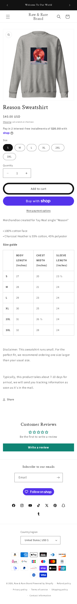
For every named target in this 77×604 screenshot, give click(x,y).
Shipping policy (60, 589)
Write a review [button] (38, 447)
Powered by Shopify (43, 583)
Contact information (40, 595)
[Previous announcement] (7, 5)
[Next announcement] (69, 5)
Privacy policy (20, 589)
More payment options (38, 210)
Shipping (7, 122)
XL (44, 147)
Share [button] (10, 399)
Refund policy (64, 583)
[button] (8, 16)
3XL (9, 156)
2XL (57, 147)
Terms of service (39, 589)
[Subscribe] (58, 477)
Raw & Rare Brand (23, 583)
